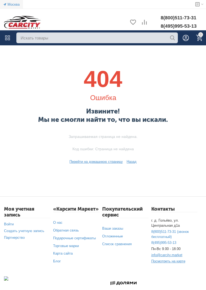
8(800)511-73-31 (178, 17)
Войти (9, 224)
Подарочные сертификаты (74, 238)
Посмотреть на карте (168, 261)
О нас (57, 223)
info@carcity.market (166, 255)
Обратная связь (66, 230)
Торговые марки (66, 246)
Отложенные (112, 236)
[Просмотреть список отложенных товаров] (133, 23)
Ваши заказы (112, 228)
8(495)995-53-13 (179, 26)
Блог (57, 261)
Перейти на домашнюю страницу (96, 162)
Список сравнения (117, 244)
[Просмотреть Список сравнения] (144, 23)
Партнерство (14, 238)
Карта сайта (63, 253)
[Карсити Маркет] (23, 22)
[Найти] (172, 37)
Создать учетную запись (24, 231)
